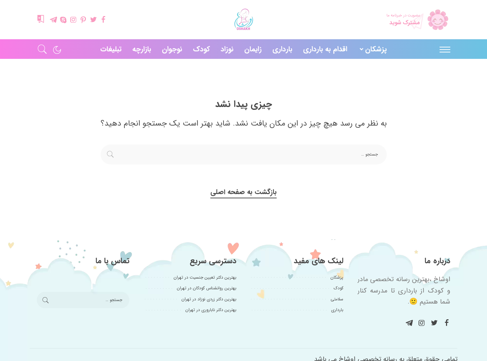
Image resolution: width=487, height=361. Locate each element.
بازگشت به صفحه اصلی (243, 192)
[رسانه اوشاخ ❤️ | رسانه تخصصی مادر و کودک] (243, 19)
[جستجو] (42, 49)
